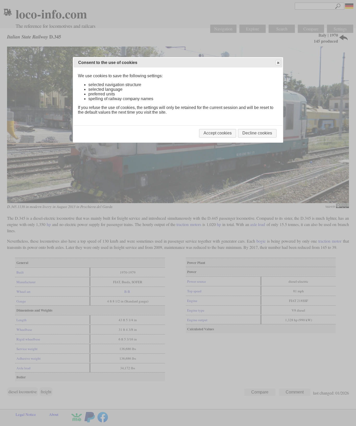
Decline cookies (257, 133)
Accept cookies (218, 133)
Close (278, 62)
